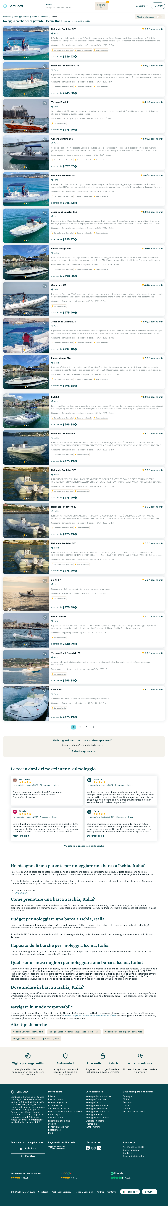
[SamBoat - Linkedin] (99, 1148)
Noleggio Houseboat (96, 1114)
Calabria (127, 1105)
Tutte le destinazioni (134, 1111)
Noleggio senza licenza (97, 1117)
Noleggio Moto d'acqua (97, 1111)
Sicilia (126, 1099)
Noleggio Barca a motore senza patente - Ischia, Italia (73, 1031)
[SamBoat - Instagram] (93, 1148)
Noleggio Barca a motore (98, 1096)
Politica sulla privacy (61, 1192)
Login (159, 5)
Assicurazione (55, 1105)
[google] (66, 1173)
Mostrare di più (21, 835)
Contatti (127, 1153)
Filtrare (102, 4)
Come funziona (131, 1150)
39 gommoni (21, 892)
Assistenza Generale (133, 1147)
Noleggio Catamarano (97, 1108)
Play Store (30, 1156)
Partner (100, 1192)
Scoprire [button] (140, 5)
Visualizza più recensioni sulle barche (84, 845)
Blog (50, 1133)
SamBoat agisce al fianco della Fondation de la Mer (89, 1015)
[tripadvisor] (118, 1173)
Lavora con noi (56, 1099)
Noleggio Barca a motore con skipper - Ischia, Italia (36, 1038)
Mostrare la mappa (145, 17)
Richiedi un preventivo (84, 751)
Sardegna (127, 1096)
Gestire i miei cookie (133, 1156)
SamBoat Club (55, 1117)
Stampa (52, 1123)
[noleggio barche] (13, 5)
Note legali (43, 1192)
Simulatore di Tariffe (58, 1108)
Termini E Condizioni (83, 1192)
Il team (51, 1096)
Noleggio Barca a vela (97, 1105)
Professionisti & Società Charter (65, 1111)
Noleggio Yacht (93, 1102)
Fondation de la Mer (58, 1126)
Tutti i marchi (93, 1126)
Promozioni (91, 1123)
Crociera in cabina (95, 1120)
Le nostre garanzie (57, 1102)
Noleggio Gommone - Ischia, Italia (28, 1031)
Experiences (54, 1130)
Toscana (127, 1102)
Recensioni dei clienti (59, 1120)
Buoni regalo (54, 1114)
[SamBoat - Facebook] (88, 1148)
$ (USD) (149, 1191)
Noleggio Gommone (96, 1099)
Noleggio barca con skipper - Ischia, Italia (123, 1031)
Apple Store (30, 1148)
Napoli (126, 1108)
